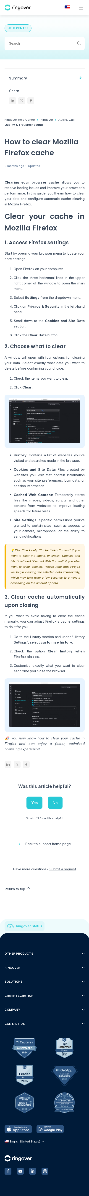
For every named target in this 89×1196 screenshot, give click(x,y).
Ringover (47, 119)
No (55, 802)
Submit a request (62, 869)
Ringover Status (29, 926)
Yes (34, 802)
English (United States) (25, 1141)
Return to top (15, 889)
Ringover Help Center (20, 119)
